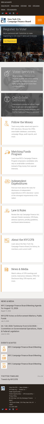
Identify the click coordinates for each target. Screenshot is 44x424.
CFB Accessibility (12, 9)
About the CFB (5, 6)
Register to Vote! (14, 29)
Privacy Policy (13, 396)
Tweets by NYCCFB (9, 379)
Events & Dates (8, 343)
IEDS (29, 6)
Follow (40, 376)
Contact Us (22, 389)
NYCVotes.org (13, 389)
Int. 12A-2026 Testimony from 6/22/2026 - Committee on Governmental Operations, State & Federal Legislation (21, 328)
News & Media (15, 6)
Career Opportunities (15, 391)
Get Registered (10, 41)
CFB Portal (24, 6)
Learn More (8, 49)
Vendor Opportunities (15, 394)
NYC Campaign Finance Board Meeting (24, 347)
